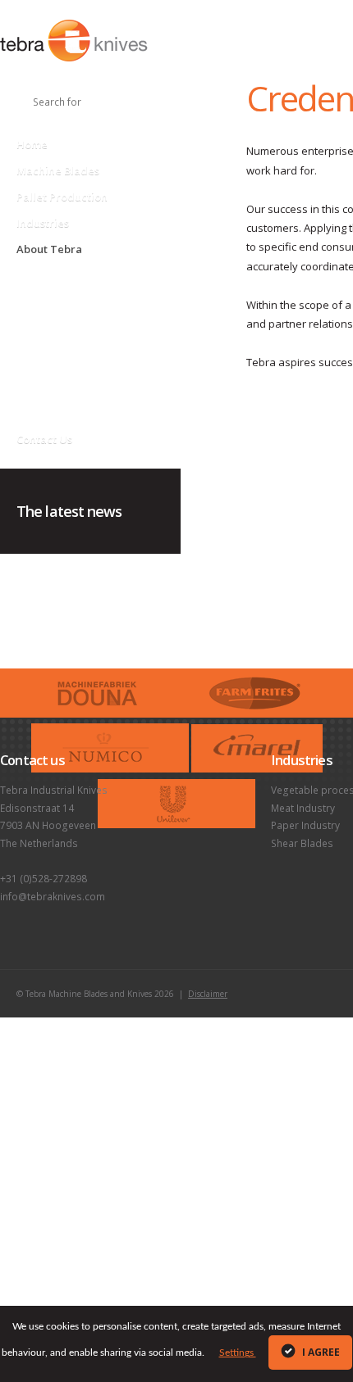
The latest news (69, 511)
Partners (36, 331)
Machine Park (47, 356)
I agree (320, 1352)
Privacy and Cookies (63, 282)
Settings (237, 1352)
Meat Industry (303, 808)
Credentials (43, 380)
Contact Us (44, 439)
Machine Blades (57, 170)
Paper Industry (305, 825)
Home (32, 144)
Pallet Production (62, 196)
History (33, 307)
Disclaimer (207, 993)
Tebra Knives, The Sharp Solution (74, 41)
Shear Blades (302, 843)
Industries (42, 222)
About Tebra (49, 249)
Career (32, 405)
